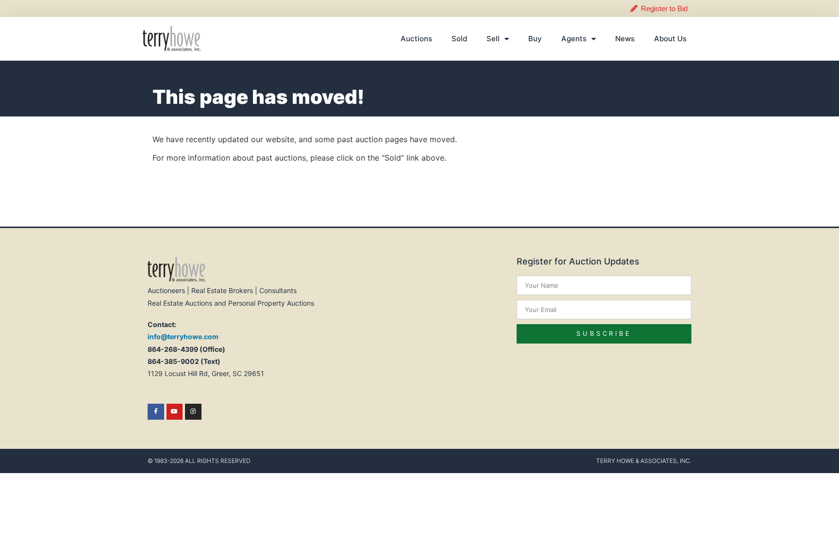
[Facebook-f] (156, 412)
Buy (535, 38)
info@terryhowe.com (183, 336)
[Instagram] (193, 412)
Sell (493, 38)
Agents (574, 38)
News (625, 38)
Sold (459, 38)
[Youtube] (175, 412)
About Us (670, 38)
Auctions (416, 38)
